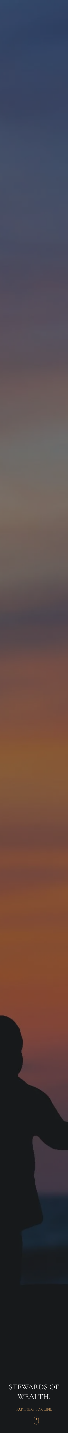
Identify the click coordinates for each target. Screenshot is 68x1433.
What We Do (13, 17)
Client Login (13, 49)
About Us (10, 6)
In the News (12, 27)
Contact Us (12, 38)
